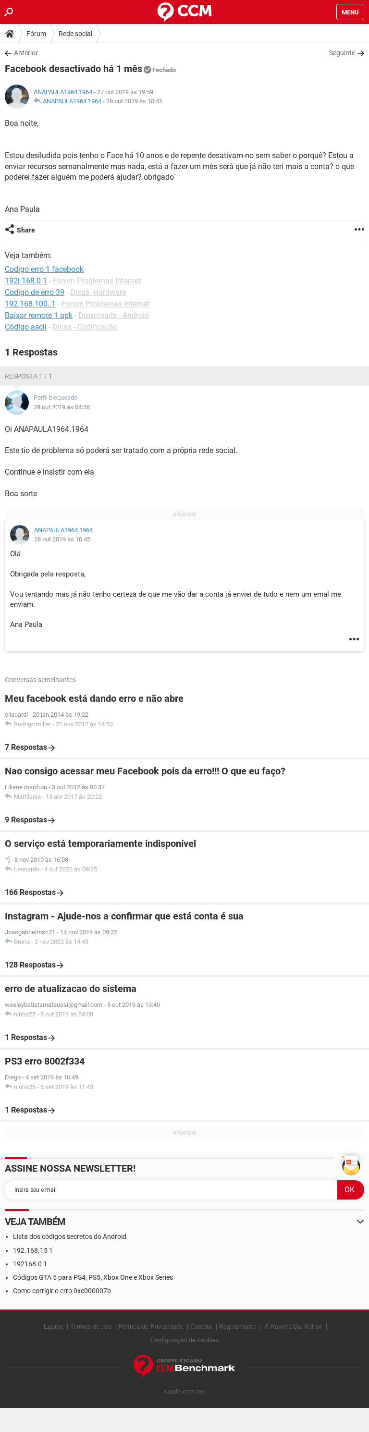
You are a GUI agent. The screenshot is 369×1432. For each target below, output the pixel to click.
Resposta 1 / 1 (28, 376)
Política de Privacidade (151, 1326)
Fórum (36, 33)
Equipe (53, 1326)
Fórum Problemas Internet (97, 280)
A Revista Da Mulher (293, 1326)
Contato (201, 1326)
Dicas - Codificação (85, 326)
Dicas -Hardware (98, 292)
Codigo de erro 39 (34, 292)
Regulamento (237, 1326)
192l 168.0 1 (26, 280)
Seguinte (342, 53)
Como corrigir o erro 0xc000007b (62, 1291)
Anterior (26, 53)
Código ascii (26, 326)
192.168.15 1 (33, 1250)
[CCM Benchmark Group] (184, 1366)
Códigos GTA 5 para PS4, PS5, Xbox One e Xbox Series (93, 1277)
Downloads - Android (113, 315)
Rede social (75, 33)
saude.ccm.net (184, 1391)
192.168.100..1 (30, 303)
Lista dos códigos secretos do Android (69, 1236)
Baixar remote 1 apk (39, 315)
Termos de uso (90, 1326)
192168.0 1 (30, 1264)
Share (26, 230)
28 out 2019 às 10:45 (134, 101)
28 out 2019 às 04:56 (62, 407)
